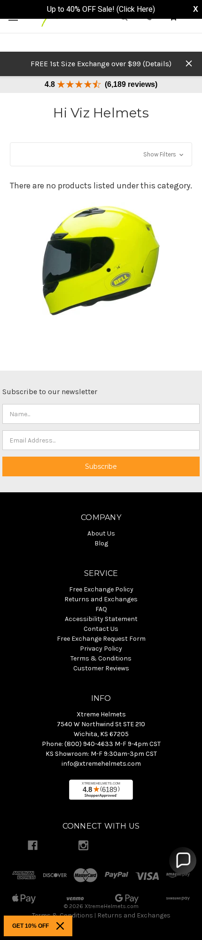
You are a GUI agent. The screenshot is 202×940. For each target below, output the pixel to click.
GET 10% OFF (30, 926)
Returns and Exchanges (134, 915)
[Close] (60, 926)
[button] (101, 154)
